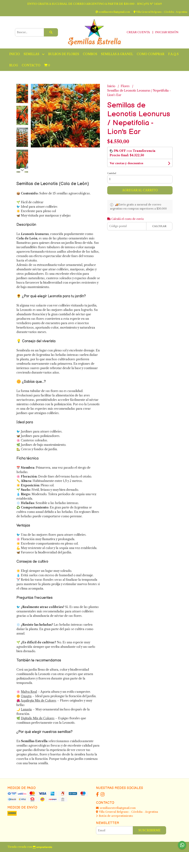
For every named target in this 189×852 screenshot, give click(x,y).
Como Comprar (150, 54)
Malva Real (29, 692)
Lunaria (26, 709)
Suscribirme (149, 830)
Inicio (14, 54)
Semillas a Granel (117, 54)
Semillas (32, 54)
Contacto (31, 65)
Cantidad (111, 173)
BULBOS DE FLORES (63, 54)
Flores (125, 86)
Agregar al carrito (140, 190)
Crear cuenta (138, 32)
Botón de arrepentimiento (115, 816)
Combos (90, 54)
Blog (13, 65)
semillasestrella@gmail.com (117, 808)
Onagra (26, 696)
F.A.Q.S (173, 54)
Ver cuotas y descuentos (126, 163)
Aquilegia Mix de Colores (38, 700)
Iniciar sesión (166, 32)
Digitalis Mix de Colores (37, 718)
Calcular (159, 226)
